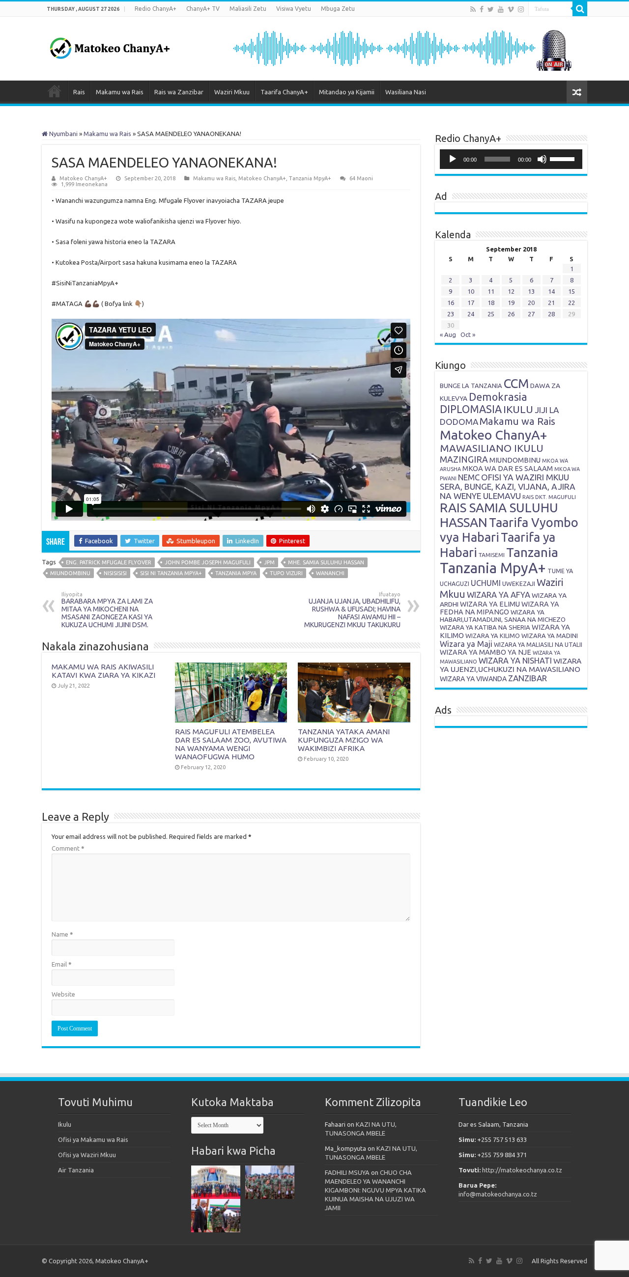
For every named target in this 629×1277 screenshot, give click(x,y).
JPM (269, 562)
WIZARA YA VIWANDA (473, 679)
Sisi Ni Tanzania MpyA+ (171, 573)
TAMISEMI (492, 555)
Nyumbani (63, 133)
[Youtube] (501, 9)
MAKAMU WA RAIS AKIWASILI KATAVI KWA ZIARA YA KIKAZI (103, 671)
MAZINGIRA (464, 459)
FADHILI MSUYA (347, 1172)
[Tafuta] (579, 8)
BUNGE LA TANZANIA (471, 385)
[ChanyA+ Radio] (401, 47)
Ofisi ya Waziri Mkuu (87, 1154)
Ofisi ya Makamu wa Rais (93, 1139)
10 (470, 291)
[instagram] (521, 9)
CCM (516, 383)
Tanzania (532, 552)
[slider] (563, 158)
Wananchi (330, 573)
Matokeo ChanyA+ (83, 178)
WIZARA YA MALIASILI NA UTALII (538, 644)
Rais (79, 91)
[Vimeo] (511, 9)
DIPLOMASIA (471, 409)
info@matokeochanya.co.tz (497, 1194)
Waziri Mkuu (232, 91)
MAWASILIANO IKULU (491, 448)
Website (63, 994)
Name (62, 934)
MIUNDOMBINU (515, 460)
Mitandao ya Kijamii (346, 91)
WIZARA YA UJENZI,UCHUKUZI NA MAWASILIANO (510, 665)
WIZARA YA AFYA (498, 594)
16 (450, 302)
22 (571, 302)
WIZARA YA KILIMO (492, 635)
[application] (511, 159)
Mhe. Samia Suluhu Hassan (326, 562)
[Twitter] (490, 9)
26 (511, 313)
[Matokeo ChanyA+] (109, 45)
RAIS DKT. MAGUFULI (549, 497)
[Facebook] (482, 9)
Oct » (467, 334)
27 (531, 313)
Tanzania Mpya (236, 573)
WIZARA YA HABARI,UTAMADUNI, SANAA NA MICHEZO (503, 616)
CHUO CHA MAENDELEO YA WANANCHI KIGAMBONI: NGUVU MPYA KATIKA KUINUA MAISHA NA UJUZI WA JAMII (375, 1190)
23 (450, 313)
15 (571, 291)
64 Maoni (361, 178)
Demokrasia (498, 397)
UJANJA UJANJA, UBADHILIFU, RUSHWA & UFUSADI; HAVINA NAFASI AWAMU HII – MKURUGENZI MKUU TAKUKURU (352, 610)
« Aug (448, 334)
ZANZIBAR (527, 678)
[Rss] (473, 9)
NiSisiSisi (115, 573)
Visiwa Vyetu (293, 8)
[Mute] (542, 159)
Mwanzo (54, 91)
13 (531, 291)
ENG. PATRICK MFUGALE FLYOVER (108, 562)
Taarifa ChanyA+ (284, 91)
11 (490, 291)
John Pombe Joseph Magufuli (208, 562)
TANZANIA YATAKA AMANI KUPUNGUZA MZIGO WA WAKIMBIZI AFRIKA (344, 739)
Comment (68, 848)
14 (551, 291)
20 (531, 302)
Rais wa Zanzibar (178, 91)
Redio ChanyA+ (155, 8)
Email (62, 964)
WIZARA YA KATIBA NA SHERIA (485, 627)
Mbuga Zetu (338, 8)
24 (470, 313)
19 (511, 302)
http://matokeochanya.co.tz (522, 1169)
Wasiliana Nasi (405, 91)
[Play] (452, 159)
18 (490, 302)
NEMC (469, 477)
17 (470, 302)
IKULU (518, 409)
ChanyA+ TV (203, 8)
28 (551, 313)
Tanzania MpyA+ (310, 178)
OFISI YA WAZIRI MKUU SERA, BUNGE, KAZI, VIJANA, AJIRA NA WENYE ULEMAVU (507, 486)
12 (511, 291)
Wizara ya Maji (466, 643)
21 (551, 302)
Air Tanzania (76, 1169)
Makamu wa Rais (119, 91)
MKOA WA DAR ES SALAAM (507, 468)
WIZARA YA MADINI (549, 635)
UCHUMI (486, 583)
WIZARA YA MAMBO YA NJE (485, 652)
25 (490, 313)
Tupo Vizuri (286, 573)
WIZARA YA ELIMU (490, 604)
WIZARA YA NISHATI (515, 660)
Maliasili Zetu (247, 8)
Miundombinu (70, 573)
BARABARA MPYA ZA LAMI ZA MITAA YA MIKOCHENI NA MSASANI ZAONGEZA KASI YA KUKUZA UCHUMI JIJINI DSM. (107, 610)
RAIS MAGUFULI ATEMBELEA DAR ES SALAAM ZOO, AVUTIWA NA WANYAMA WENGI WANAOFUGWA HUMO (230, 744)
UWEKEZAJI (518, 583)
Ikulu (64, 1124)
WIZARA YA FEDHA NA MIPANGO (499, 608)
